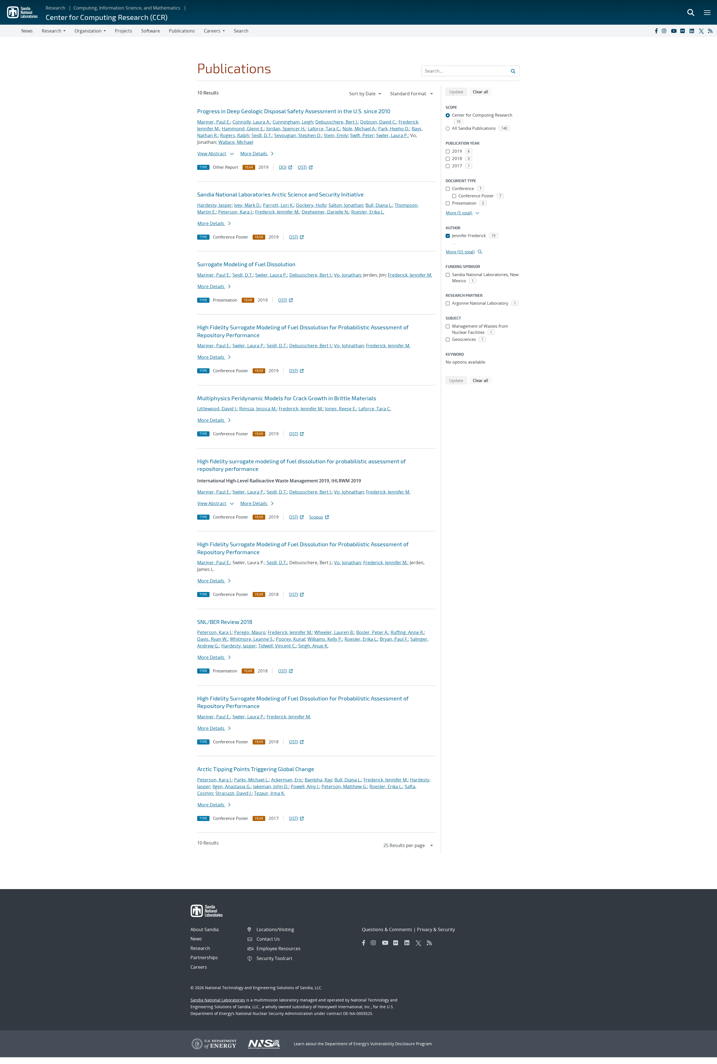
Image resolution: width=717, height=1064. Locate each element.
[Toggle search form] (691, 12)
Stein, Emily (336, 135)
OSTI (302, 167)
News (27, 31)
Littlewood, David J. (217, 409)
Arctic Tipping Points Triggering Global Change (255, 768)
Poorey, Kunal (290, 639)
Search (241, 31)
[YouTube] (674, 30)
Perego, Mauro (250, 632)
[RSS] (711, 30)
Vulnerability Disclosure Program (401, 1043)
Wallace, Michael (235, 142)
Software (150, 31)
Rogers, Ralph (234, 135)
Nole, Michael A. (359, 129)
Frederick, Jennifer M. (277, 212)
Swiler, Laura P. (392, 135)
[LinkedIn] (693, 30)
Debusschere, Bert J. (336, 122)
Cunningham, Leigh (293, 122)
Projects (123, 31)
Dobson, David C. (378, 122)
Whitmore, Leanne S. (252, 639)
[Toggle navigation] (10, 31)
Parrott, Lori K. (278, 205)
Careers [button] (212, 31)
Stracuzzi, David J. (233, 793)
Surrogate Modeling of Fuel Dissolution (246, 264)
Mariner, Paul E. (213, 122)
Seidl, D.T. (262, 135)
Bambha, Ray (318, 780)
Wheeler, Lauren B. (334, 632)
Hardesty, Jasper (214, 205)
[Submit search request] (513, 71)
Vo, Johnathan (349, 346)
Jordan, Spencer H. (286, 129)
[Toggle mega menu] (707, 12)
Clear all (482, 91)
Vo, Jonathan (347, 275)
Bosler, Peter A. (372, 632)
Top (700, 1057)
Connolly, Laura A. (251, 122)
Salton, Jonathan (346, 205)
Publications (182, 31)
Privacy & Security (436, 929)
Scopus (316, 517)
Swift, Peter (362, 135)
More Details (254, 154)
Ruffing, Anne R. (407, 632)
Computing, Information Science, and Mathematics (126, 8)
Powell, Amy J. (305, 786)
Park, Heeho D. (393, 129)
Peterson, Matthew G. (344, 786)
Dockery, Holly (311, 205)
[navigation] (366, 93)
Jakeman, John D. (270, 786)
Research (55, 8)
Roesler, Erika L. (367, 212)
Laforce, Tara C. (324, 129)
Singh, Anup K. (313, 646)
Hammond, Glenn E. (243, 129)
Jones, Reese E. (340, 409)
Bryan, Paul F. (394, 639)
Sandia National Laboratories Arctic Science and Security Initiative (280, 194)
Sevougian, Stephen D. (298, 135)
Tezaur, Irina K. (269, 793)
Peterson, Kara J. (235, 212)
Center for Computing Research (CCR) (106, 17)
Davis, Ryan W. (212, 639)
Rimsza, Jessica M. (257, 409)
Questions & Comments (387, 929)
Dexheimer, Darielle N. (325, 212)
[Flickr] (683, 30)
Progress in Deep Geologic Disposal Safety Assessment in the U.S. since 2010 (293, 111)
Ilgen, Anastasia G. (232, 786)
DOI (283, 167)
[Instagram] (665, 30)
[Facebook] (656, 30)
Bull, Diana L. (379, 205)
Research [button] (51, 31)
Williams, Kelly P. (325, 639)
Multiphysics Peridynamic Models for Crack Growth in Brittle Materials (286, 398)
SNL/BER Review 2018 (224, 621)
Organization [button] (88, 31)
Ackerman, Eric (286, 780)
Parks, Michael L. (251, 780)
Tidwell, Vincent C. (277, 646)
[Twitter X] (702, 30)
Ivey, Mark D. (247, 205)
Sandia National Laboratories (217, 1000)
